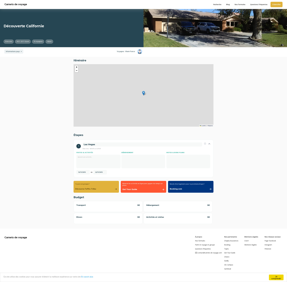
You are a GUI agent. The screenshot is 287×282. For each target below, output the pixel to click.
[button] (143, 93)
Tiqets (226, 249)
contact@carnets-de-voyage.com (210, 253)
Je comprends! (276, 277)
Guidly (226, 261)
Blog (228, 4)
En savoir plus (87, 276)
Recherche (217, 4)
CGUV (246, 241)
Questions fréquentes (203, 249)
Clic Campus (228, 265)
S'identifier (276, 4)
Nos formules (200, 241)
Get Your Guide (229, 253)
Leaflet (203, 126)
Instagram (268, 245)
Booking (227, 245)
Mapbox (210, 126)
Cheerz (226, 257)
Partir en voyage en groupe (205, 245)
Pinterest (268, 249)
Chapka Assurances (231, 241)
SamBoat (227, 269)
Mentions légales (250, 245)
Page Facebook (270, 241)
